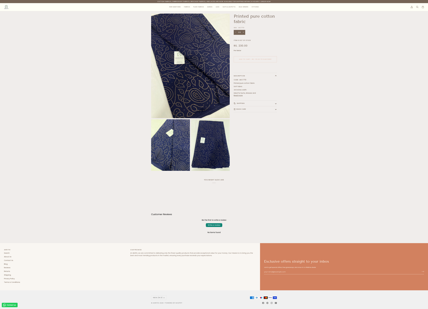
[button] (175, 7)
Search (7, 253)
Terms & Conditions (12, 282)
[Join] (422, 271)
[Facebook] (263, 303)
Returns (7, 271)
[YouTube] (276, 303)
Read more (238, 95)
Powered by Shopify (173, 303)
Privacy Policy (9, 279)
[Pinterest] (267, 303)
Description (239, 76)
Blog (6, 264)
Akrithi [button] (7, 250)
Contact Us (8, 260)
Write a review (214, 225)
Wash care (241, 109)
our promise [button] (136, 250)
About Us (7, 257)
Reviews (7, 267)
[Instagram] (272, 303)
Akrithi (156, 303)
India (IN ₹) (158, 298)
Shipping (240, 103)
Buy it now (255, 67)
